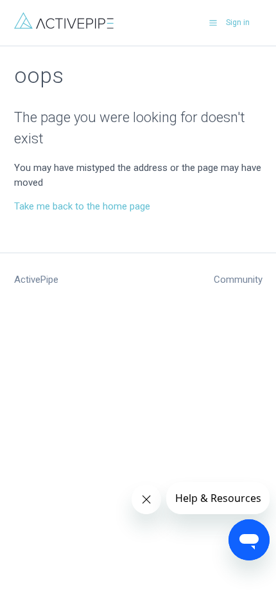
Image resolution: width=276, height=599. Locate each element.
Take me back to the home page (82, 206)
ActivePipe (36, 279)
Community (238, 279)
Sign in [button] (238, 22)
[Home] (64, 25)
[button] (213, 22)
